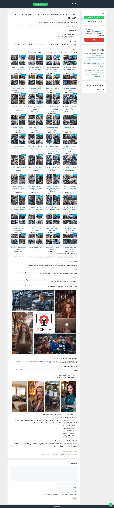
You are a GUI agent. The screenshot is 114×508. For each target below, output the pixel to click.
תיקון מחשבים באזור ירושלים (70, 450)
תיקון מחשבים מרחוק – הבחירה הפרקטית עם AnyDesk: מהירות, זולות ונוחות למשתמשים (95, 74)
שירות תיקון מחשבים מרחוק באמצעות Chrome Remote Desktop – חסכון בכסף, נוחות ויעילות (94, 59)
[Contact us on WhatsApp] (111, 505)
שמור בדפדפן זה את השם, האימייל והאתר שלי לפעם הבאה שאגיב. (60, 494)
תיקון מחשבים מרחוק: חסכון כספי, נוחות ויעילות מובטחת (64, 453)
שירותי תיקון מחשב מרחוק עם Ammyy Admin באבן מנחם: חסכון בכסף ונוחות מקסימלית (58, 454)
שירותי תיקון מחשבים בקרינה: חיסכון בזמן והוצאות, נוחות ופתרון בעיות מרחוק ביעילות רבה (94, 65)
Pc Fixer (75, 4)
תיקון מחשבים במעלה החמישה (69, 451)
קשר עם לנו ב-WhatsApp (40, 4)
